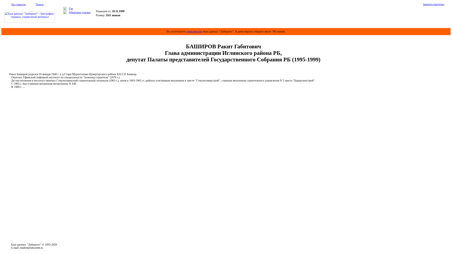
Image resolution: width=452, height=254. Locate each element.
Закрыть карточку (433, 4)
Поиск (40, 4)
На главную (18, 4)
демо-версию (194, 31)
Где (71, 8)
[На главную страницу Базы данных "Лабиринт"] (30, 21)
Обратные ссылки (80, 12)
